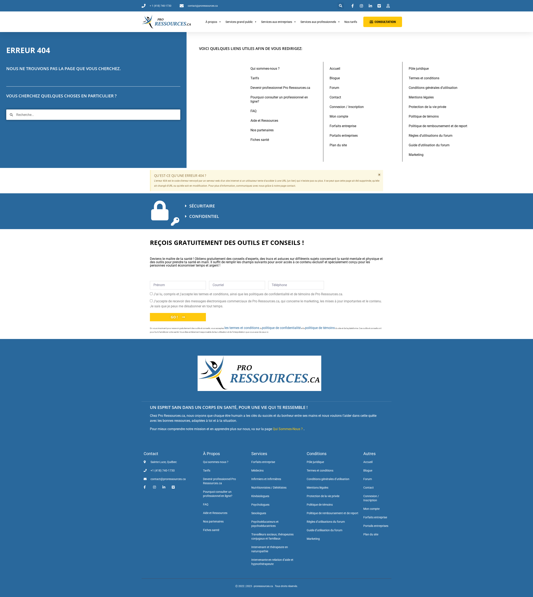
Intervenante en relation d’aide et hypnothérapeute (272, 562)
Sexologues (258, 513)
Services (259, 453)
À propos (211, 22)
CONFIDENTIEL (204, 216)
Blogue (335, 78)
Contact (335, 97)
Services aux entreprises (276, 22)
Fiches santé (259, 140)
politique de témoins (320, 328)
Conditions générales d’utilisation (433, 88)
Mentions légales (421, 97)
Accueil (335, 69)
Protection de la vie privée (427, 107)
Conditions (316, 453)
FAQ (253, 111)
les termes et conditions (241, 328)
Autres (369, 453)
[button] (340, 5)
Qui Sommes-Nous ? (288, 429)
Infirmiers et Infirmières (266, 479)
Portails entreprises (344, 136)
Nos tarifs (350, 22)
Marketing (416, 155)
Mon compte (339, 116)
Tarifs (254, 78)
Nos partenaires (262, 130)
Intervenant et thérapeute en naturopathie (269, 549)
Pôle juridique (419, 69)
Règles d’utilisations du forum (430, 136)
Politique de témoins (424, 116)
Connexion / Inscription (347, 107)
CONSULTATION (385, 22)
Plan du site (338, 145)
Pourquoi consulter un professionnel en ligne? (279, 99)
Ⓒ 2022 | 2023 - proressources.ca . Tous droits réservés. (266, 586)
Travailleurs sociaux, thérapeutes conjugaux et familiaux (272, 536)
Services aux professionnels (318, 22)
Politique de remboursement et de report (438, 126)
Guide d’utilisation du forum (429, 145)
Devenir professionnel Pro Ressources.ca (280, 88)
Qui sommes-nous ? (265, 69)
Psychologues (260, 504)
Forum (334, 88)
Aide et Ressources (264, 121)
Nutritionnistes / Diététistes (268, 487)
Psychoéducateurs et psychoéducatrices (265, 523)
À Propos (211, 453)
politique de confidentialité (281, 328)
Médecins (257, 470)
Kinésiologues (260, 496)
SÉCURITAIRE (202, 206)
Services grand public (239, 22)
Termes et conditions (424, 78)
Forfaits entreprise (343, 126)
